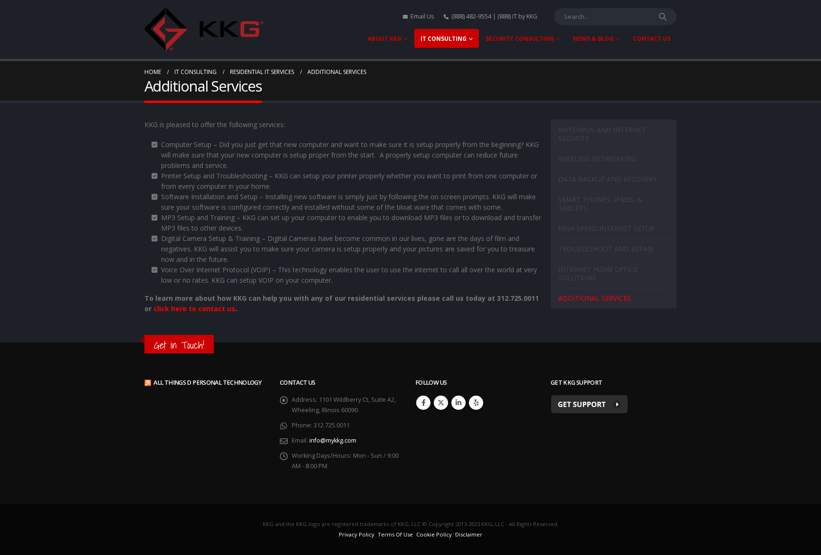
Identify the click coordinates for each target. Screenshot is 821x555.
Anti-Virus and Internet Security (602, 134)
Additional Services (594, 298)
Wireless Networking (597, 158)
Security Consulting (520, 39)
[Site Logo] (203, 29)
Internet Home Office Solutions (598, 273)
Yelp (476, 403)
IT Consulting (443, 39)
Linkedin (458, 403)
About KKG (384, 39)
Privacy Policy (356, 534)
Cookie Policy (434, 534)
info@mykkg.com (332, 440)
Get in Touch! (179, 345)
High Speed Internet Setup (606, 228)
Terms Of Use (395, 534)
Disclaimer (468, 534)
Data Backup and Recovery (607, 179)
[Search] (662, 17)
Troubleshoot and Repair (606, 248)
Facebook (423, 403)
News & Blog (593, 39)
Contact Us (651, 39)
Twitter (441, 403)
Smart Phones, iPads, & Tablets (600, 204)
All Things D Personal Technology (207, 383)
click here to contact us (194, 308)
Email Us (422, 16)
